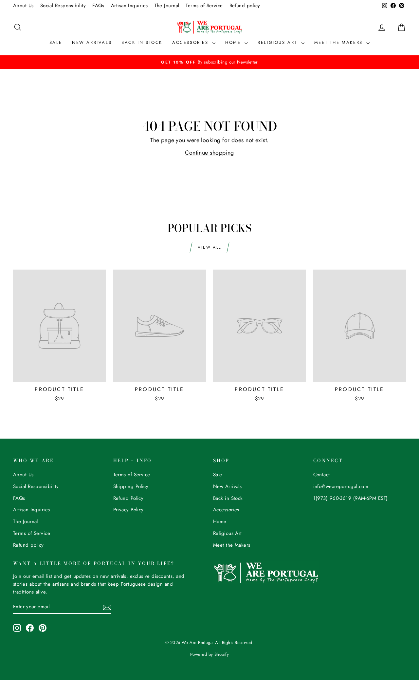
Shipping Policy (131, 486)
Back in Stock (141, 42)
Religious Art (278, 42)
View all (209, 247)
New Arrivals (92, 42)
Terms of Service (204, 5)
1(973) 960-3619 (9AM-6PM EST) (350, 498)
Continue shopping (209, 152)
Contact (321, 474)
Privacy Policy (128, 509)
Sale (55, 42)
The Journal (167, 5)
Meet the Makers (339, 42)
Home (234, 42)
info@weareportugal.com (341, 486)
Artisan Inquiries (129, 5)
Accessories (191, 42)
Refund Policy (128, 498)
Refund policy (244, 5)
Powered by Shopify (209, 654)
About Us (23, 5)
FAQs (98, 5)
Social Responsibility (63, 5)
